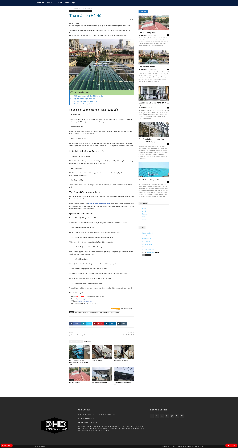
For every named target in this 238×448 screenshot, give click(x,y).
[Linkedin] (162, 416)
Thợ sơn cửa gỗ (146, 238)
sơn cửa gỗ (130, 428)
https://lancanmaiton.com (84, 301)
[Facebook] (152, 416)
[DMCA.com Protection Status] (146, 255)
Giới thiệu (179, 446)
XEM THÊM (87, 341)
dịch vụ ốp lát (99, 428)
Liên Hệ (173, 446)
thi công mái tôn (94, 312)
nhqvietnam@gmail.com (82, 299)
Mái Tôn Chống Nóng (75, 382)
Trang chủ (72, 8)
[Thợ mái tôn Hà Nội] (154, 57)
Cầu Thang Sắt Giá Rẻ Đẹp (121, 360)
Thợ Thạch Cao (146, 241)
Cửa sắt (143, 211)
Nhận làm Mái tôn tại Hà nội (125, 335)
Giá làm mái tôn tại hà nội (149, 179)
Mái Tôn (81, 11)
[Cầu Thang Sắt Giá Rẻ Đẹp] (124, 352)
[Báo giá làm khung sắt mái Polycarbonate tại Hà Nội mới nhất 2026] (79, 352)
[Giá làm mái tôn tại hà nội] (154, 169)
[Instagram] (157, 416)
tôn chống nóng (115, 312)
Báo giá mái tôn (165, 446)
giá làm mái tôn (90, 430)
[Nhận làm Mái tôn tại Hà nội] (102, 374)
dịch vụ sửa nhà (109, 428)
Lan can (143, 217)
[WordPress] (177, 416)
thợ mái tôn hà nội (104, 312)
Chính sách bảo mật (188, 446)
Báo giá (59, 3)
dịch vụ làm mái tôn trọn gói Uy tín (99, 203)
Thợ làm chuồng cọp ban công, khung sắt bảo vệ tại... (152, 140)
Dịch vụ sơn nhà (146, 247)
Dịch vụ (49, 3)
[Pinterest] (167, 416)
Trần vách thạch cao (147, 250)
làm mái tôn (78, 312)
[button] (200, 3)
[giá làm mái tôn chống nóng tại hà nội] (124, 374)
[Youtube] (182, 416)
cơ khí (71, 358)
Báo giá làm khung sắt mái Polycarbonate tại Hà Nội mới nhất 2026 (79, 362)
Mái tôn (143, 208)
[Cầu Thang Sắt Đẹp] (102, 352)
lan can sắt (85, 312)
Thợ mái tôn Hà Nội (147, 67)
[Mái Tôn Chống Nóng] (79, 374)
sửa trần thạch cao (121, 428)
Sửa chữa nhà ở (146, 236)
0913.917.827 (80, 296)
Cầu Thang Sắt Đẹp (97, 360)
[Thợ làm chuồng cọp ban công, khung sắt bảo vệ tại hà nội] (154, 129)
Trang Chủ (40, 3)
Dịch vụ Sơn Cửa (146, 244)
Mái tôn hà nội (88, 11)
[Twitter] (172, 416)
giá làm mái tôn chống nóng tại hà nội (81, 335)
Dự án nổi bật (70, 3)
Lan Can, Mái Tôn (143, 35)
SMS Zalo (232, 445)
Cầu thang (94, 358)
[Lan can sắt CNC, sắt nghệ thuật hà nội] (154, 93)
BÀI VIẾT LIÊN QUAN (76, 341)
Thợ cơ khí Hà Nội (147, 233)
